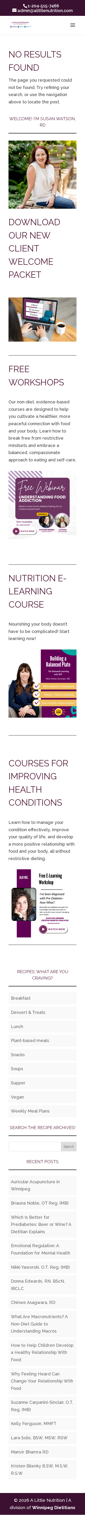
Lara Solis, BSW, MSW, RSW (39, 1437)
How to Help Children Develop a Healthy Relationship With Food (42, 1352)
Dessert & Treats (28, 1012)
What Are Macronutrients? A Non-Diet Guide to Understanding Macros (39, 1324)
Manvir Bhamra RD (29, 1451)
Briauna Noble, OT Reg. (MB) (39, 1203)
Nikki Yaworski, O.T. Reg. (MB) (40, 1267)
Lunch (17, 1026)
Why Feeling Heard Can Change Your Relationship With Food (42, 1381)
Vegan (17, 1097)
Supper (18, 1082)
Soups (17, 1068)
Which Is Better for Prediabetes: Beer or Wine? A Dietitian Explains (41, 1224)
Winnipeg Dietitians (53, 1507)
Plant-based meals (30, 1040)
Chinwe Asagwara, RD (33, 1302)
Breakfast (20, 998)
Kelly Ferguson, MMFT (33, 1423)
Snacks (18, 1054)
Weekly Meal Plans (30, 1111)
